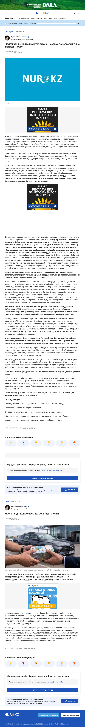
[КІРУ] (79, 13)
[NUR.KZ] (42, 13)
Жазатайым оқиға (60, 18)
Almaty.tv (63, 579)
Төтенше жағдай (36, 18)
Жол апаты (48, 18)
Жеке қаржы (15, 501)
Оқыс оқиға (10, 18)
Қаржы (7, 501)
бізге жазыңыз (29, 428)
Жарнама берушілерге (71, 715)
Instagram (71, 489)
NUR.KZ (8, 142)
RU (74, 13)
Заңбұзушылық (24, 18)
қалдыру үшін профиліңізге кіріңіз (52, 470)
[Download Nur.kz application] (42, 5)
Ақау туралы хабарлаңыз (48, 715)
